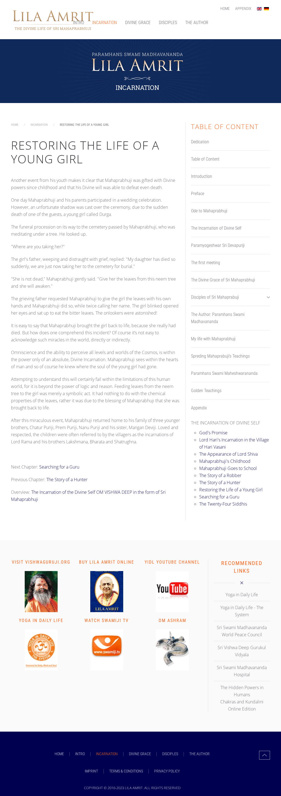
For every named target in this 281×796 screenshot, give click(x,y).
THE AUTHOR (196, 22)
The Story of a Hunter (67, 480)
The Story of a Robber (220, 475)
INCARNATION (104, 22)
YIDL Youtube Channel (172, 562)
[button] (264, 755)
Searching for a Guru (59, 467)
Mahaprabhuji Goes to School (228, 468)
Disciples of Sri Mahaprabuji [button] (215, 297)
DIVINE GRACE (138, 22)
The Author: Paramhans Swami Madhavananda (218, 318)
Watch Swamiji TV (107, 620)
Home (225, 8)
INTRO (78, 22)
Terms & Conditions (126, 771)
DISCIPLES (168, 22)
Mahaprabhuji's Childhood (225, 461)
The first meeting (205, 262)
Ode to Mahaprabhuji (209, 210)
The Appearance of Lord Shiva (228, 454)
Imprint (91, 771)
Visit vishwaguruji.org (41, 562)
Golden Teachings (206, 390)
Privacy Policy (167, 771)
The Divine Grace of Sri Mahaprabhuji (223, 280)
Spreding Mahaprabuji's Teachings (220, 356)
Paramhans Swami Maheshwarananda (224, 373)
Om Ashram (172, 620)
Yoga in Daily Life (41, 620)
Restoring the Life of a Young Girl (231, 490)
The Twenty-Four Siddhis (223, 504)
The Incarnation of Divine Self (216, 228)
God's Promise (213, 433)
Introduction (201, 176)
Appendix (243, 8)
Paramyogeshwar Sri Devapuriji (218, 245)
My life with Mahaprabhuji (213, 338)
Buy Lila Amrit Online (106, 562)
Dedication (200, 141)
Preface (197, 193)
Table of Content (205, 159)
